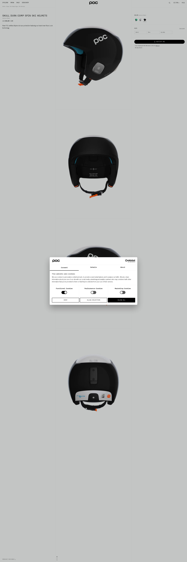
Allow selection (93, 300)
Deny (65, 300)
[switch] (93, 292)
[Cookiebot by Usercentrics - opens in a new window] (126, 260)
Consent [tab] (64, 267)
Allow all (121, 300)
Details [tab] (93, 267)
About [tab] (122, 267)
